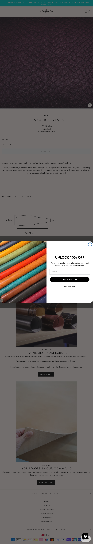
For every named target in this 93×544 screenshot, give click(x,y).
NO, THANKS (69, 287)
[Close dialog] (90, 244)
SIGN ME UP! (69, 279)
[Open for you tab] (85, 536)
